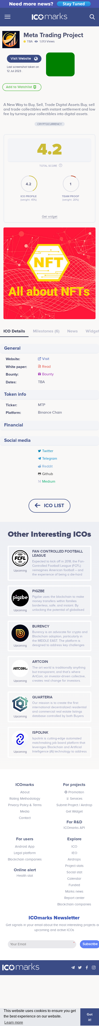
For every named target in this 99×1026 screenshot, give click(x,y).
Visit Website (21, 59)
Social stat (74, 872)
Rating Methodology (24, 799)
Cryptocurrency (49, 124)
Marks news (74, 891)
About (24, 792)
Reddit (47, 467)
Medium (48, 482)
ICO (74, 847)
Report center (74, 898)
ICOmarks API (74, 828)
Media (24, 811)
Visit (45, 359)
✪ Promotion (74, 792)
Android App (25, 847)
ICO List (54, 506)
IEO (74, 853)
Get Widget (74, 811)
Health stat (25, 876)
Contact (25, 818)
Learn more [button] (13, 1022)
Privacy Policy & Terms (25, 805)
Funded (74, 885)
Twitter (47, 451)
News (72, 331)
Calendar (74, 879)
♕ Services (74, 799)
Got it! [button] (90, 1017)
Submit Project (67, 805)
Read (46, 367)
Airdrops (74, 859)
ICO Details (14, 331)
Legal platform (25, 853)
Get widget (49, 216)
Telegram (49, 459)
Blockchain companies (25, 859)
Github (47, 474)
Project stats (74, 866)
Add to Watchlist (19, 87)
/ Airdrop (85, 805)
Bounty (48, 374)
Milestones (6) (46, 331)
